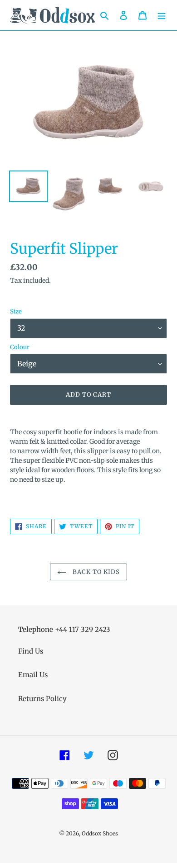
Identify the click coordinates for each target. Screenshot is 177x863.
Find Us (30, 651)
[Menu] (161, 15)
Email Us (33, 674)
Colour (20, 347)
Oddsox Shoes (100, 833)
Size (16, 311)
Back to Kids (95, 572)
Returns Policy (42, 698)
